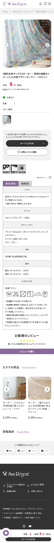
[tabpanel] (27, 44)
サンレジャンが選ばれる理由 (16, 485)
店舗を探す (11, 491)
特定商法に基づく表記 (33, 513)
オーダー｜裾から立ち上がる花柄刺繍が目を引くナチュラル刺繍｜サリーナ (39, 407)
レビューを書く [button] (27, 351)
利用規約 (7, 517)
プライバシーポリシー (36, 509)
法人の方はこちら (18, 509)
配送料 (5, 89)
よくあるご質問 (37, 484)
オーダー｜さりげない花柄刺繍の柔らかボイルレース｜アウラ (14, 405)
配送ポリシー (18, 517)
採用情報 (6, 509)
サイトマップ (8, 513)
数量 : (26, 534)
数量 (5, 103)
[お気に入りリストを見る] (44, 4)
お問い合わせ (37, 491)
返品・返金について (33, 517)
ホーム (5, 11)
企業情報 (19, 513)
